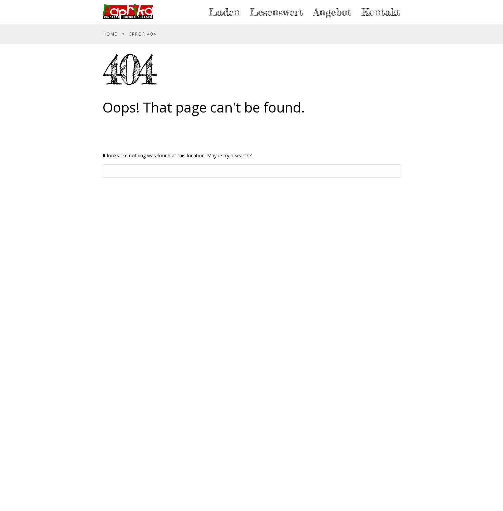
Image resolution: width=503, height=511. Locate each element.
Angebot (332, 12)
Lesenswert (276, 12)
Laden (224, 12)
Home (110, 34)
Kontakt (380, 12)
